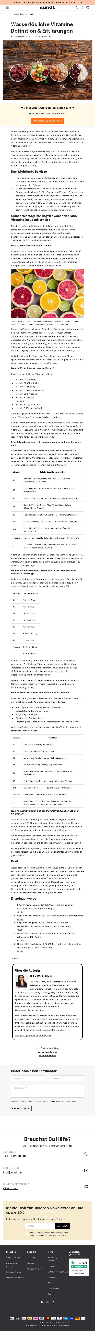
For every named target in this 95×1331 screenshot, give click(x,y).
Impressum (53, 1277)
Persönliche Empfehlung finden (48, 121)
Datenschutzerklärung (47, 1235)
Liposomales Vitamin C (16, 1278)
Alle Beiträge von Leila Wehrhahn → (33, 1035)
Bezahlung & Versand (53, 1259)
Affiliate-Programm (35, 1269)
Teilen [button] (16, 958)
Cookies (51, 1294)
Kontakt (51, 1266)
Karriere (30, 1263)
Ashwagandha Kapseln (12, 1264)
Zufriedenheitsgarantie (58, 1272)
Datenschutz (53, 1288)
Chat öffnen (10, 1188)
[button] (7, 7)
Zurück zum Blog (50, 1048)
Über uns (31, 1258)
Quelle (20, 912)
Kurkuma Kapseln (13, 1272)
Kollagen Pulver (13, 1258)
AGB (50, 1283)
